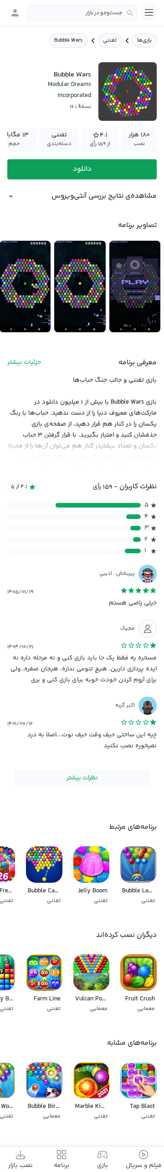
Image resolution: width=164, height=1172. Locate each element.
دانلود (82, 169)
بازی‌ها (144, 40)
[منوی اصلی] (149, 12)
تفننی (110, 40)
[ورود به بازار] (15, 13)
